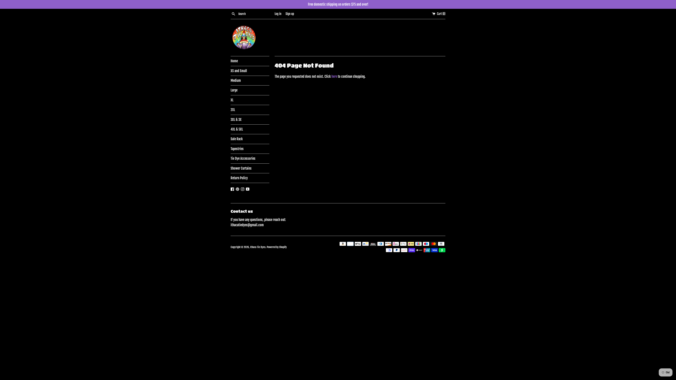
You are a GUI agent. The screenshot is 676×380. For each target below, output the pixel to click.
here (334, 76)
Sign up (290, 14)
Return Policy (239, 178)
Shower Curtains (241, 168)
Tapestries (237, 149)
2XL (233, 110)
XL (232, 100)
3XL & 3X (236, 120)
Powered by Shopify (277, 247)
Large (234, 90)
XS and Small (239, 71)
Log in (278, 14)
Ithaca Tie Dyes (257, 247)
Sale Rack (237, 139)
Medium (236, 80)
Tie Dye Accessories (243, 158)
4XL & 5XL (237, 129)
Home (234, 61)
